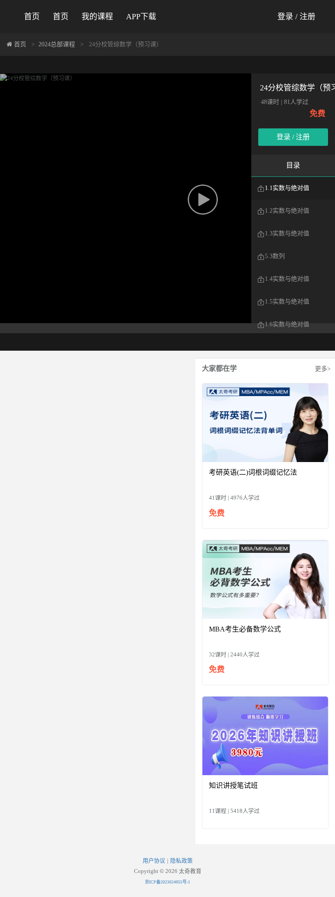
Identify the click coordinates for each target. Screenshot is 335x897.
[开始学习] (265, 422)
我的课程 (97, 16)
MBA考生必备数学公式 (245, 629)
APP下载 (141, 16)
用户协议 (154, 861)
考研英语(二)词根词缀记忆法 (253, 472)
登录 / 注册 (296, 16)
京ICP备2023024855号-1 (167, 882)
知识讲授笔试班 (233, 785)
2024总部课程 (56, 44)
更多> (323, 369)
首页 (32, 16)
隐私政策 (181, 861)
